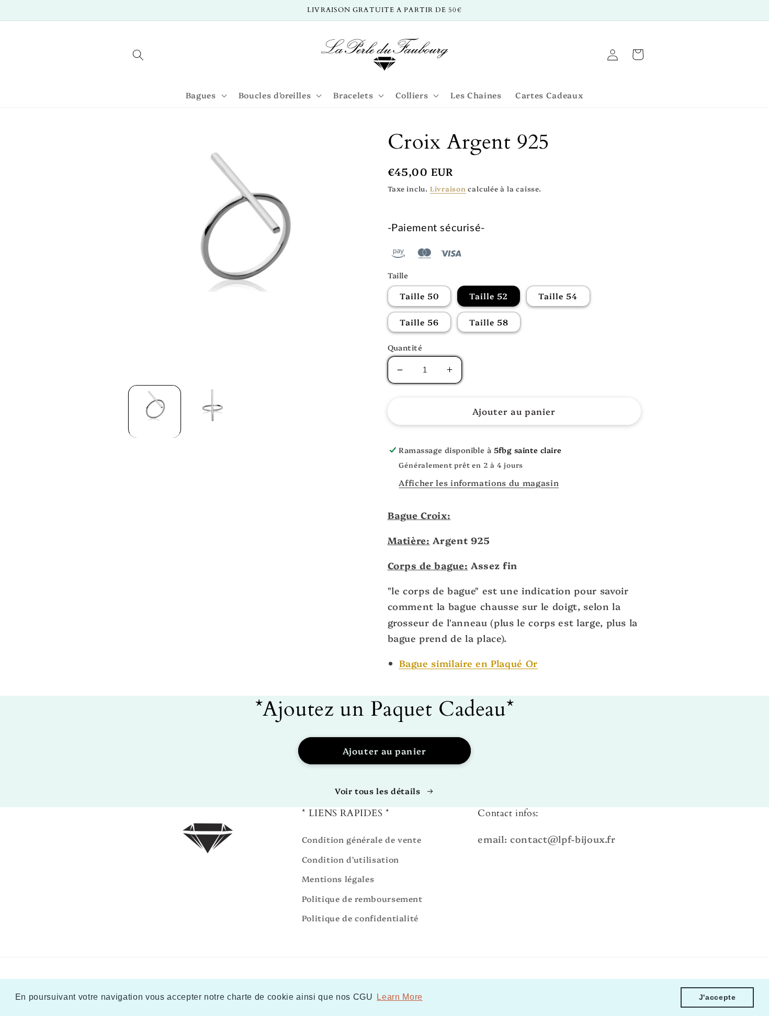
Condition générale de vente (362, 839)
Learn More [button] (400, 996)
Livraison (448, 188)
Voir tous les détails (378, 790)
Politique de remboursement (362, 898)
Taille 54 (558, 295)
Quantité (405, 347)
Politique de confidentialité (360, 917)
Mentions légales (338, 878)
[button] (138, 54)
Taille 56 (419, 322)
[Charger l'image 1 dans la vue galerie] (155, 412)
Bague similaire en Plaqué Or (468, 663)
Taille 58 (489, 322)
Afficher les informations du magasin (479, 482)
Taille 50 (419, 295)
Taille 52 (488, 295)
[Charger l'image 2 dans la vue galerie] (212, 412)
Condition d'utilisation (350, 859)
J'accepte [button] (717, 997)
